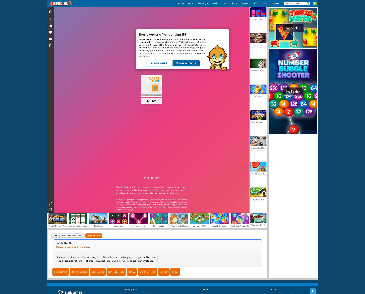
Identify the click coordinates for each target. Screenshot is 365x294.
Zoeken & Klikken (147, 271)
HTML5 (131, 271)
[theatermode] (50, 203)
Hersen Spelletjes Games (72, 235)
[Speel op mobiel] (50, 46)
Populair (164, 271)
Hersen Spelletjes (79, 271)
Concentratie (98, 271)
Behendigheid (60, 271)
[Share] (50, 19)
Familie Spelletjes (116, 271)
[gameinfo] (50, 39)
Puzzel (175, 271)
